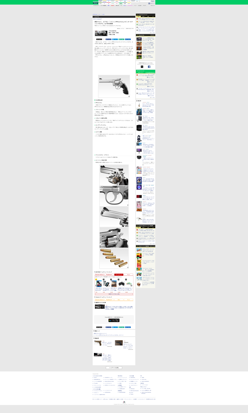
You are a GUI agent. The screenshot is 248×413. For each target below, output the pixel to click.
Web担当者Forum (97, 379)
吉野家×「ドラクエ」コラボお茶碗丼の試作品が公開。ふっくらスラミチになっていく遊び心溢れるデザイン (146, 31)
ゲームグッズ (119, 274)
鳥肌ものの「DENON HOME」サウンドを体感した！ (147, 57)
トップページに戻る (114, 367)
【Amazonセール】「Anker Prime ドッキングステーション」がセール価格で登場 (148, 119)
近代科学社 (120, 390)
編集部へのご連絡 (120, 399)
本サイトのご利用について (97, 399)
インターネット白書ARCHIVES (99, 394)
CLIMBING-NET (122, 388)
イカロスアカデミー (133, 385)
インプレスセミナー (108, 383)
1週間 (148, 16)
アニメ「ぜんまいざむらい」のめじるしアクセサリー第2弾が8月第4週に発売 (148, 105)
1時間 (138, 16)
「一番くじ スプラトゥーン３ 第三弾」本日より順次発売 (148, 159)
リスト (104, 39)
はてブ (116, 39)
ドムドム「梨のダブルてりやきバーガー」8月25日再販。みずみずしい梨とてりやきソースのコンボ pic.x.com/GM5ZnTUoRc (146, 94)
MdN (130, 387)
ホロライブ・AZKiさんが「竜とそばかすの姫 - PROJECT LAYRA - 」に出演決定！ (148, 204)
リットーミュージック (123, 377)
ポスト (100, 39)
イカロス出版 (131, 375)
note (122, 39)
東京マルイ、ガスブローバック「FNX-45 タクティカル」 (107, 343)
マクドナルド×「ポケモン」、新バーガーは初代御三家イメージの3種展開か (148, 270)
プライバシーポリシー (128, 399)
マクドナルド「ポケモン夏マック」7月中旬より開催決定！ (148, 255)
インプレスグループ (141, 399)
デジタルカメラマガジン (98, 390)
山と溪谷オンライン (122, 386)
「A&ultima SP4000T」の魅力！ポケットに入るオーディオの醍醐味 (148, 48)
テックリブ (131, 392)
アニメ (128, 274)
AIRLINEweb (132, 377)
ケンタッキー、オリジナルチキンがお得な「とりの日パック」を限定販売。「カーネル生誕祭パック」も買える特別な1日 (146, 236)
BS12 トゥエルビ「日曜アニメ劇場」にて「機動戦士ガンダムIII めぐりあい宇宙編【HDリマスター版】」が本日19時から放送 (148, 112)
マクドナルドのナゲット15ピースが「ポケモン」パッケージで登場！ (148, 262)
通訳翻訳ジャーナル (133, 381)
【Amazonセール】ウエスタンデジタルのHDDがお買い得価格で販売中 (148, 128)
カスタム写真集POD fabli (146, 390)
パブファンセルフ (145, 384)
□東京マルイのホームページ (100, 333)
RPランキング (140, 72)
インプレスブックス (108, 390)
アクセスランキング (143, 14)
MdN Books (132, 388)
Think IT (95, 377)
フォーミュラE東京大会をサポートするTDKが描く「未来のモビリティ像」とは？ (148, 39)
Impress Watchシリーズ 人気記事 (146, 225)
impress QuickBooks (145, 381)
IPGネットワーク (143, 386)
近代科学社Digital (122, 392)
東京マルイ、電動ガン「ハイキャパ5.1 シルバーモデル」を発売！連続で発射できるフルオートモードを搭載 (107, 358)
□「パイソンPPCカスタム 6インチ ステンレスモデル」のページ (108, 335)
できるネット (96, 392)
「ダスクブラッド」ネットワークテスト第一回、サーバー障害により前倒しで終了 (148, 198)
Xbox (119, 299)
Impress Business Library (109, 381)
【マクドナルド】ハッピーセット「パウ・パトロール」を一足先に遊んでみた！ (148, 274)
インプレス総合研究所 (98, 381)
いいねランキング (150, 72)
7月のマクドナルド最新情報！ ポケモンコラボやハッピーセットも (147, 246)
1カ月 (153, 16)
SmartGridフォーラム (108, 377)
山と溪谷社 (120, 385)
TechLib (131, 394)
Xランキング (141, 70)
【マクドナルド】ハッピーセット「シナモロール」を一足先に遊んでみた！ (148, 279)
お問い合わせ (105, 399)
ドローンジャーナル (97, 385)
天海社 (143, 377)
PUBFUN (142, 383)
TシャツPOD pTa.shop (146, 388)
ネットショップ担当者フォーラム (111, 379)
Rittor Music (120, 375)
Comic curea (144, 379)
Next (132, 285)
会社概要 (135, 399)
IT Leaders (96, 383)
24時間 (143, 16)
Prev (96, 285)
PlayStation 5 (109, 274)
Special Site (141, 35)
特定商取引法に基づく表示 (151, 399)
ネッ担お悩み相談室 (97, 387)
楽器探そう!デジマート (123, 379)
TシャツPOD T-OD (122, 381)
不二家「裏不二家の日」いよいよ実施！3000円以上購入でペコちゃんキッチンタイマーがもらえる (146, 239)
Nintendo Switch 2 (99, 274)
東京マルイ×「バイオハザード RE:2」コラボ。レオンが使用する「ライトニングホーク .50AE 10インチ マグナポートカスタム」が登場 (119, 308)
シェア (109, 39)
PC (121, 5)
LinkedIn (128, 39)
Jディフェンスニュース (134, 379)
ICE (141, 375)
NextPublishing (107, 392)
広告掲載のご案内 (112, 399)
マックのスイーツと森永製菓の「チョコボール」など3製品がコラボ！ (148, 283)
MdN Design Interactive (134, 390)
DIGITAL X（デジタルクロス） (110, 385)
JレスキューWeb (133, 383)
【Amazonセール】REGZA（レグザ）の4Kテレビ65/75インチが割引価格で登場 (148, 146)
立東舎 (120, 383)
